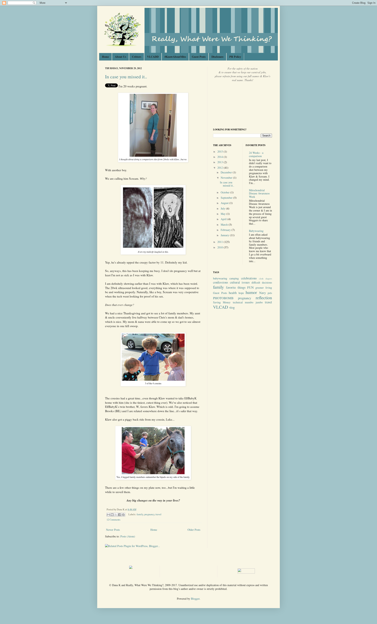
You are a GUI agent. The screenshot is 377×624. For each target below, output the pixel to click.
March (225, 224)
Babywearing (256, 231)
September (227, 197)
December (227, 172)
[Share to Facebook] (120, 515)
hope (241, 293)
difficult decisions (262, 282)
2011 (220, 242)
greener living (263, 287)
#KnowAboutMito (175, 57)
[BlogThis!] (112, 515)
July (223, 208)
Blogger (195, 598)
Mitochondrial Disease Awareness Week (259, 193)
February (226, 230)
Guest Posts (199, 57)
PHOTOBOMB (223, 298)
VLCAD (220, 307)
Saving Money (222, 302)
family (140, 514)
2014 (220, 157)
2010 (220, 247)
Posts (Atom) (127, 536)
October (225, 192)
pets (270, 293)
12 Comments (113, 519)
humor (251, 292)
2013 (220, 162)
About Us (120, 57)
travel (158, 514)
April (224, 219)
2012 (220, 167)
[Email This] (108, 515)
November (227, 177)
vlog (232, 307)
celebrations (249, 278)
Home (105, 57)
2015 (220, 151)
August (225, 203)
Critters (136, 57)
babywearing (220, 278)
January (225, 235)
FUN (250, 287)
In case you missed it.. (126, 76)
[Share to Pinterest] (123, 515)
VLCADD (153, 57)
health (233, 292)
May (223, 214)
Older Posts (194, 530)
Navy (262, 292)
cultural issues (240, 282)
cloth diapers (265, 278)
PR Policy (235, 57)
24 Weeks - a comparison (256, 154)
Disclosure (217, 57)
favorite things (236, 287)
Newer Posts (113, 530)
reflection (264, 297)
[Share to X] (116, 515)
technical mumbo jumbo (248, 302)
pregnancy (149, 514)
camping (234, 278)
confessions (220, 282)
